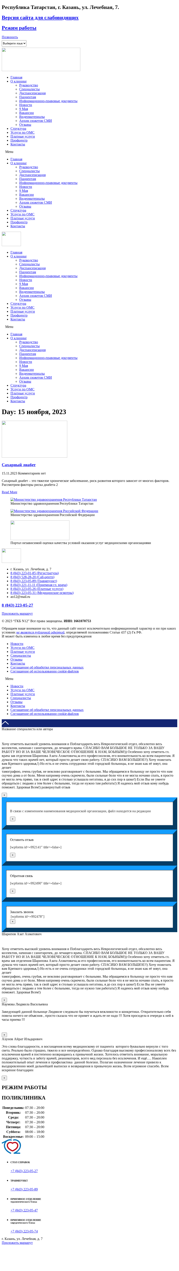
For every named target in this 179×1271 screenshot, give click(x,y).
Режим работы (19, 28)
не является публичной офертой (40, 632)
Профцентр (19, 140)
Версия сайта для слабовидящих (40, 17)
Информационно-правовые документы (48, 101)
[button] (10, 37)
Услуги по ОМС (22, 132)
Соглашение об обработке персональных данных (47, 667)
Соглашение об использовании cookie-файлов (44, 671)
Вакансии (26, 113)
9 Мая (23, 109)
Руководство (28, 85)
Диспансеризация (32, 93)
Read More (9, 492)
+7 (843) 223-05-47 (24, 1210)
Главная (16, 77)
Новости (25, 105)
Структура (18, 128)
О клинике (18, 81)
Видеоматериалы (32, 117)
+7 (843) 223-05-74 (24, 1231)
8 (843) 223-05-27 (17, 605)
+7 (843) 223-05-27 (24, 1171)
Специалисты (29, 89)
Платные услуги (22, 136)
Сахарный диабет (19, 464)
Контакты (17, 144)
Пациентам (27, 97)
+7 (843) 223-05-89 (24, 1189)
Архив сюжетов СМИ (35, 121)
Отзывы (25, 124)
